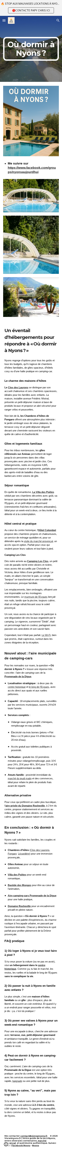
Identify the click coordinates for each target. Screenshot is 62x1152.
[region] (31, 8)
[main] (31, 49)
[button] (4, 20)
